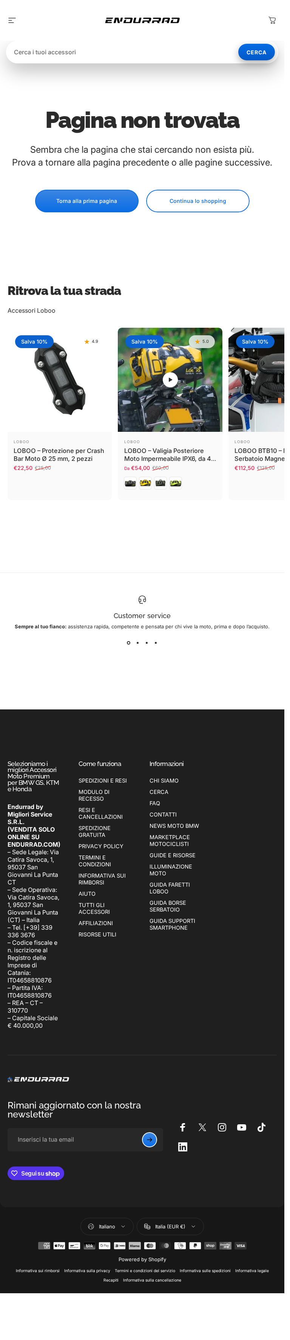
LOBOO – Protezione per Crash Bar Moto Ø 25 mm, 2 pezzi (59, 454)
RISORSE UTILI (97, 934)
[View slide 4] (155, 643)
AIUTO (87, 893)
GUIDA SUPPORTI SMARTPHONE (172, 924)
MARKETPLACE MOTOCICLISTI (170, 840)
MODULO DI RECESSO (94, 795)
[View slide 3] (146, 643)
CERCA (159, 792)
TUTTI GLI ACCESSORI (94, 908)
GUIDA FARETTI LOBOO (170, 888)
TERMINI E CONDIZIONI (95, 860)
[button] (170, 379)
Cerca (257, 52)
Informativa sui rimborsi (38, 1270)
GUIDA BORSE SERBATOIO (168, 906)
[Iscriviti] (149, 1139)
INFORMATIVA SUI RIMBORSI (102, 879)
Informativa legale (252, 1270)
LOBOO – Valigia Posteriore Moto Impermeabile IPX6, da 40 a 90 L (169, 458)
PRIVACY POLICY (101, 846)
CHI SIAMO (164, 780)
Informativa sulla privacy (87, 1270)
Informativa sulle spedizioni (205, 1270)
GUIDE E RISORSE (173, 855)
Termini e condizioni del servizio (145, 1270)
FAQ (155, 803)
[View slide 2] (137, 643)
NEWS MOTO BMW (174, 826)
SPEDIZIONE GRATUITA (95, 831)
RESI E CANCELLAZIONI (101, 813)
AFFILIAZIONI (96, 923)
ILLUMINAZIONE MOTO (171, 869)
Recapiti (111, 1280)
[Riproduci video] (170, 380)
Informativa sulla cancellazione (152, 1280)
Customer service (142, 616)
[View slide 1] (128, 643)
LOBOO (21, 441)
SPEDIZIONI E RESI (103, 780)
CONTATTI (163, 814)
